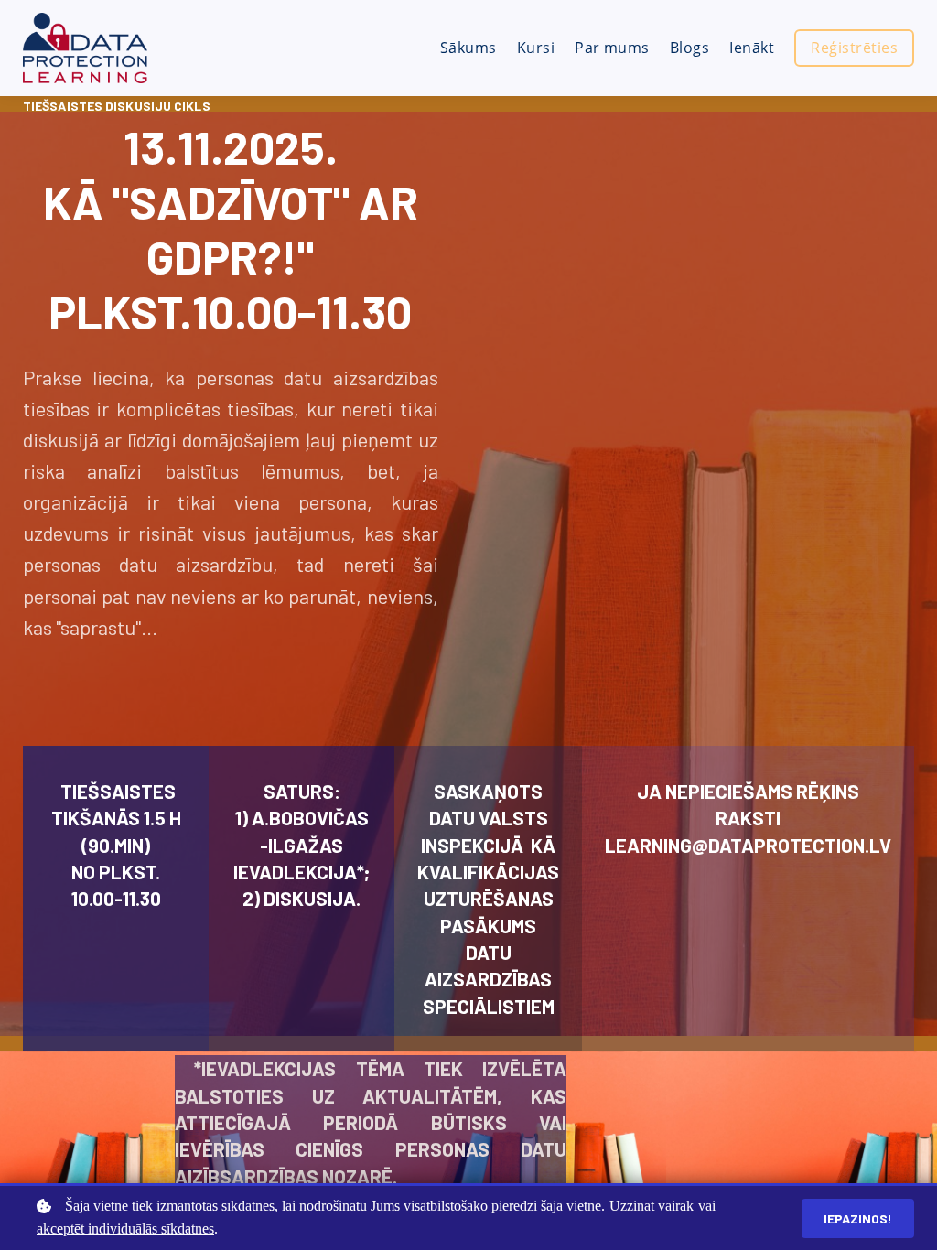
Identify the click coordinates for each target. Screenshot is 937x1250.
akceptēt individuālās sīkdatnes (125, 1228)
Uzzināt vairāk (651, 1205)
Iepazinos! (858, 1218)
